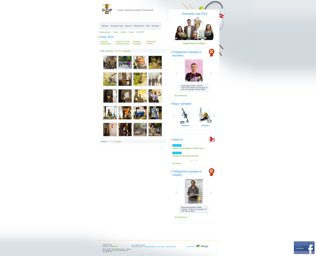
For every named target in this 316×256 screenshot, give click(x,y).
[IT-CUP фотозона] (110, 113)
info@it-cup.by (113, 246)
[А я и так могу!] (110, 130)
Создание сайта (190, 246)
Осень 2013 (126, 51)
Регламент (137, 41)
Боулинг (205, 125)
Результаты (137, 43)
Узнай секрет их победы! (194, 43)
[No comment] (110, 96)
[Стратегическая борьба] (125, 79)
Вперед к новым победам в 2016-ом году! (188, 148)
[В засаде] (140, 79)
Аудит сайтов (160, 246)
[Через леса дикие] (155, 63)
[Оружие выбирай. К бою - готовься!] (110, 63)
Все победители (181, 95)
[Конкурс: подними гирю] (140, 96)
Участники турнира (122, 43)
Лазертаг (123, 32)
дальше (118, 141)
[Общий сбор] (125, 63)
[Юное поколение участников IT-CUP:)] (125, 130)
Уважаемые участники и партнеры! (185, 156)
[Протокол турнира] (125, 96)
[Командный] (140, 113)
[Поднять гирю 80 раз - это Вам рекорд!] (155, 96)
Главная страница (104, 32)
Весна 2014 (109, 51)
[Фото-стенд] (155, 113)
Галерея (131, 32)
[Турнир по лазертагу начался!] (140, 63)
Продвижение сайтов (137, 246)
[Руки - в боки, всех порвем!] (155, 130)
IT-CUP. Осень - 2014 (123, 41)
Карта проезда (106, 43)
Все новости (177, 163)
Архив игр (104, 41)
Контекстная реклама (149, 246)
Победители (151, 41)
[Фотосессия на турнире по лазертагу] (125, 113)
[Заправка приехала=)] (140, 130)
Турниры (115, 32)
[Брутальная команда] (155, 79)
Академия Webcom (171, 246)
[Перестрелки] (110, 79)
